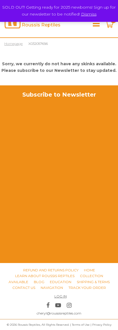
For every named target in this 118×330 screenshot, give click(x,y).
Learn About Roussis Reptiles (44, 276)
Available (18, 282)
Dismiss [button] (89, 14)
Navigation (52, 287)
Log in (60, 296)
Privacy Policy (101, 325)
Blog (39, 282)
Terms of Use (81, 325)
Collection (91, 276)
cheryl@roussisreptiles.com (59, 313)
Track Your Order (87, 287)
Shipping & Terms (93, 282)
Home (89, 270)
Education (60, 282)
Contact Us (23, 287)
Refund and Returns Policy (50, 270)
